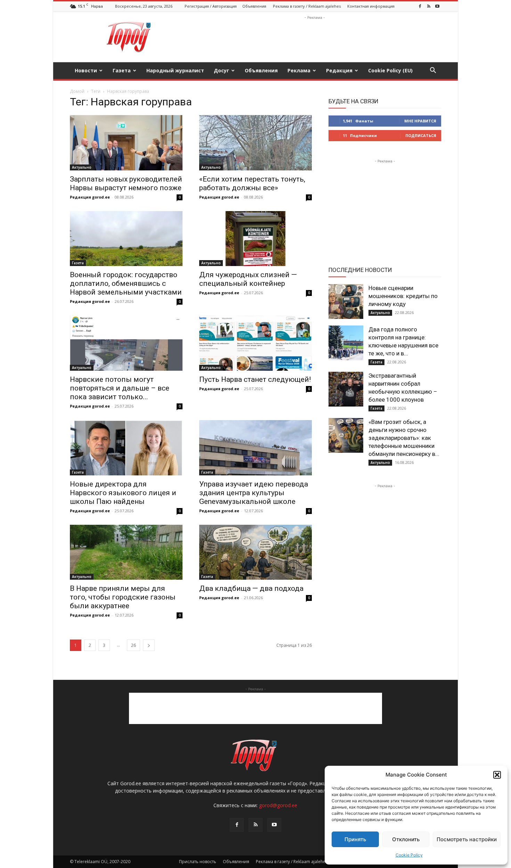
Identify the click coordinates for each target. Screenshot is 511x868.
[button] (497, 774)
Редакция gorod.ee (90, 197)
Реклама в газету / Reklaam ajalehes (307, 6)
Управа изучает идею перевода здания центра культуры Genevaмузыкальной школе (253, 493)
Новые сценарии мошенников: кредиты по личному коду (403, 295)
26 (133, 645)
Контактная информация (371, 6)
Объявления (254, 6)
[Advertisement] (314, 37)
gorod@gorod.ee (278, 805)
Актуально (81, 167)
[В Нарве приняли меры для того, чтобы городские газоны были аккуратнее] (126, 552)
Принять (355, 839)
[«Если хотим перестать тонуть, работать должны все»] (255, 142)
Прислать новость (197, 862)
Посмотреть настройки (467, 839)
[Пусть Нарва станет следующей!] (255, 343)
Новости (86, 70)
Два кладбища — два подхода (251, 588)
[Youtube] (437, 6)
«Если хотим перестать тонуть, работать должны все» (252, 183)
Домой (77, 91)
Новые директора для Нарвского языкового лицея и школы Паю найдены (123, 493)
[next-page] (149, 645)
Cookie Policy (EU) (390, 70)
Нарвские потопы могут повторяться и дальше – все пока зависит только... (119, 388)
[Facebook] (420, 6)
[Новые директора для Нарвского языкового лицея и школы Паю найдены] (126, 447)
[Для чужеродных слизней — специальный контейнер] (255, 238)
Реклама (298, 70)
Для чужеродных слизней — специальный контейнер (248, 279)
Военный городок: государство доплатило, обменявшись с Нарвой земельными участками (126, 283)
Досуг (221, 70)
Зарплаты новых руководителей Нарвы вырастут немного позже (126, 183)
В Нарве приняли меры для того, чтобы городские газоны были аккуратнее (123, 597)
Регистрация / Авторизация (211, 6)
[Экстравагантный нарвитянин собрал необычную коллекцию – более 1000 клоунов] (345, 389)
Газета (122, 70)
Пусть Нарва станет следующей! (255, 379)
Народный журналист (175, 70)
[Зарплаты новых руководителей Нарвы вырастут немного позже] (126, 142)
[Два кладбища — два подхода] (255, 552)
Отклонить (406, 839)
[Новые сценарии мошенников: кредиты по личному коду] (345, 301)
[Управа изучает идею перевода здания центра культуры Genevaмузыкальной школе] (255, 447)
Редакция (339, 70)
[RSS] (428, 6)
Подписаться (420, 135)
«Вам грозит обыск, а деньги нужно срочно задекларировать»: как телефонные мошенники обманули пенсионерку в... (403, 437)
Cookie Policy (409, 855)
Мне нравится (420, 120)
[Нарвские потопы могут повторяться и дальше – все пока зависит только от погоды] (126, 343)
